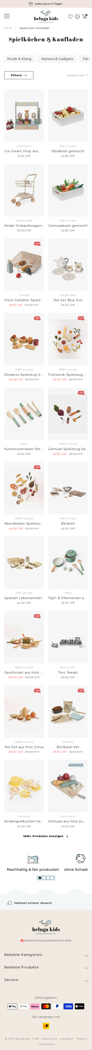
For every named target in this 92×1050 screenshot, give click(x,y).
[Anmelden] (77, 16)
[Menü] (6, 16)
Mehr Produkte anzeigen (43, 836)
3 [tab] (48, 878)
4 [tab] (52, 878)
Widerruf (81, 1038)
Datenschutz (49, 1038)
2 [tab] (44, 878)
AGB (36, 1038)
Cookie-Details (46, 1044)
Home (8, 28)
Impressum (67, 1038)
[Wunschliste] (70, 16)
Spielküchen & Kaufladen (34, 28)
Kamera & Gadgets (57, 59)
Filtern (16, 75)
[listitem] (46, 4)
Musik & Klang (19, 59)
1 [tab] (40, 878)
